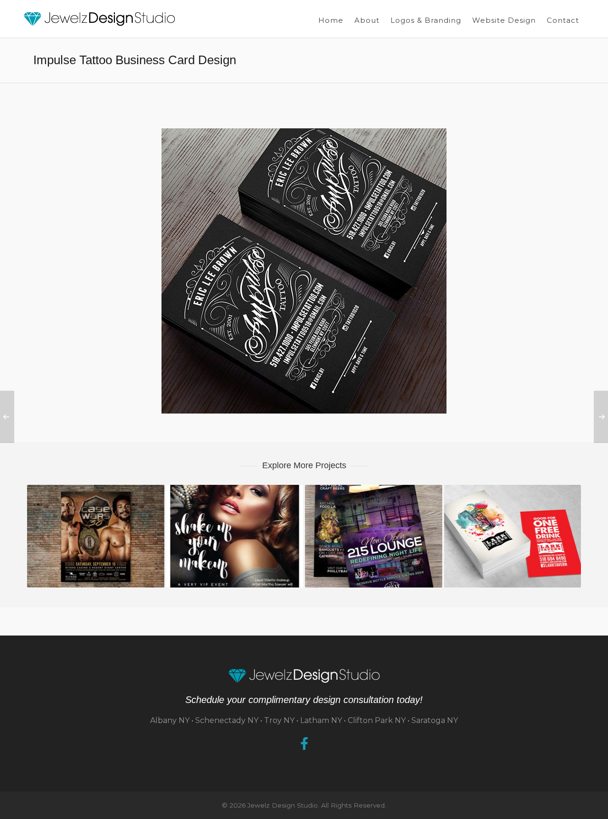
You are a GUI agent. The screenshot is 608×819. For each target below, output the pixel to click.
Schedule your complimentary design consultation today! (304, 699)
